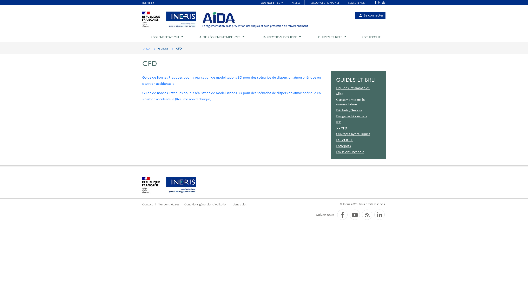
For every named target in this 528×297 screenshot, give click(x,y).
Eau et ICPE (344, 140)
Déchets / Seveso (349, 110)
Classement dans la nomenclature (350, 101)
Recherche (371, 37)
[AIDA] (218, 18)
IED (338, 122)
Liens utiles (239, 204)
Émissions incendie (350, 152)
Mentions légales (168, 204)
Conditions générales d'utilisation (205, 204)
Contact (147, 204)
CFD (344, 128)
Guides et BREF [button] (330, 37)
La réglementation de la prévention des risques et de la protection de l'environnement (255, 25)
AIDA (146, 48)
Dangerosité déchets (351, 116)
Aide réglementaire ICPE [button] (219, 37)
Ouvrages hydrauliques (353, 134)
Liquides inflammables (353, 88)
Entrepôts (343, 146)
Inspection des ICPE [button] (280, 37)
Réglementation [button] (165, 37)
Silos (339, 93)
